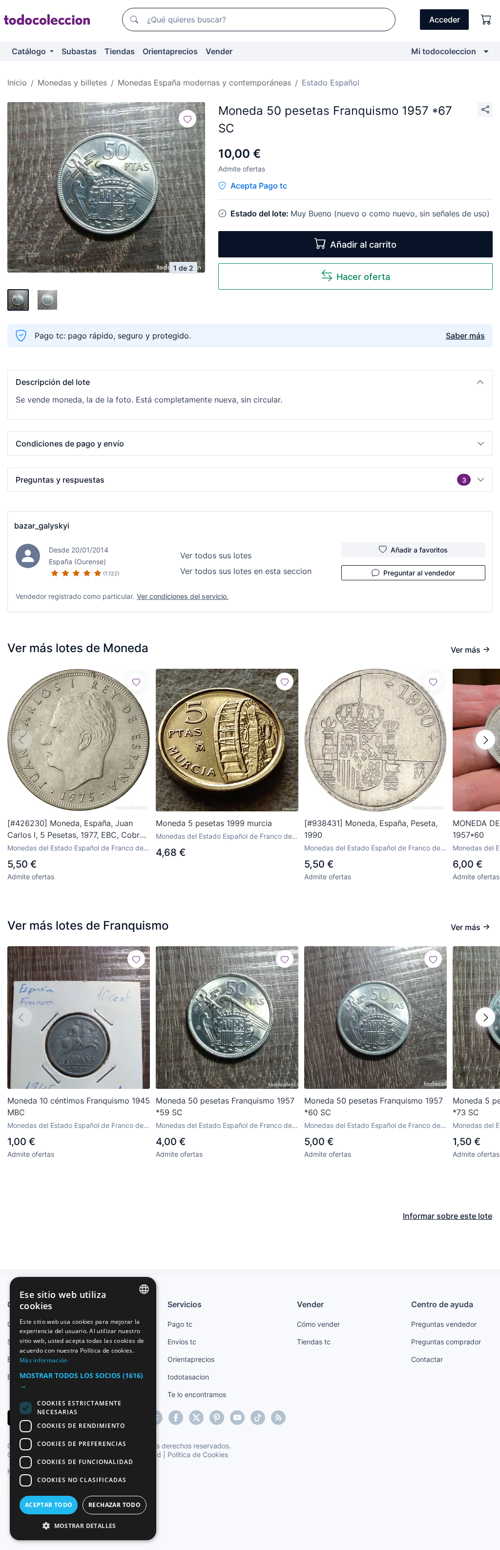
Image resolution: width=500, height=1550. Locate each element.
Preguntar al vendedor (419, 573)
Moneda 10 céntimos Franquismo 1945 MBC (78, 1106)
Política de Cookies (197, 1454)
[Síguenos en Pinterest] (216, 1417)
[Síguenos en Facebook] (175, 1417)
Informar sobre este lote (447, 1216)
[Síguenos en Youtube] (237, 1417)
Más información (44, 1360)
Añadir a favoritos (419, 550)
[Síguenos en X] (196, 1417)
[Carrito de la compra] (486, 19)
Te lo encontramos (196, 1394)
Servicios (184, 1304)
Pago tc (179, 1324)
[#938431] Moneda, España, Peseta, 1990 (371, 829)
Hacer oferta (363, 277)
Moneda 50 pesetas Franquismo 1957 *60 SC (373, 1106)
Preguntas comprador (446, 1342)
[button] (250, 382)
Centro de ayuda (442, 1304)
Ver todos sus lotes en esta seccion (246, 571)
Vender (219, 51)
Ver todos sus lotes (215, 555)
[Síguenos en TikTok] (257, 1417)
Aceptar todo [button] (49, 1505)
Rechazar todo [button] (114, 1505)
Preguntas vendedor (444, 1324)
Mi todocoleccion (443, 51)
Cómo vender (318, 1324)
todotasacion (188, 1377)
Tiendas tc (314, 1342)
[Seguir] (187, 118)
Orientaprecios (170, 51)
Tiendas (119, 51)
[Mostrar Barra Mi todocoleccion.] (486, 51)
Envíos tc (181, 1342)
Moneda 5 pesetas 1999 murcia (214, 823)
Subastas (79, 51)
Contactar (427, 1359)
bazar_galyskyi (41, 526)
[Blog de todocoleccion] (278, 1417)
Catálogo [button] (30, 51)
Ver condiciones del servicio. (183, 596)
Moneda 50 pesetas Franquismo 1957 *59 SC (225, 1106)
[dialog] (83, 1408)
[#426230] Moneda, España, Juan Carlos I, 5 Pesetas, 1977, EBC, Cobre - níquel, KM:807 (78, 829)
